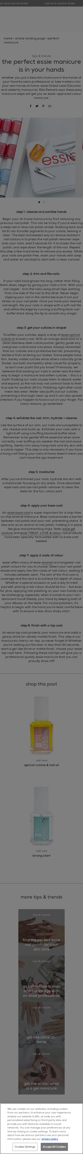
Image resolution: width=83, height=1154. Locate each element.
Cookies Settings (25, 1146)
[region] (41, 1128)
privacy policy (50, 1139)
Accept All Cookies (54, 1146)
